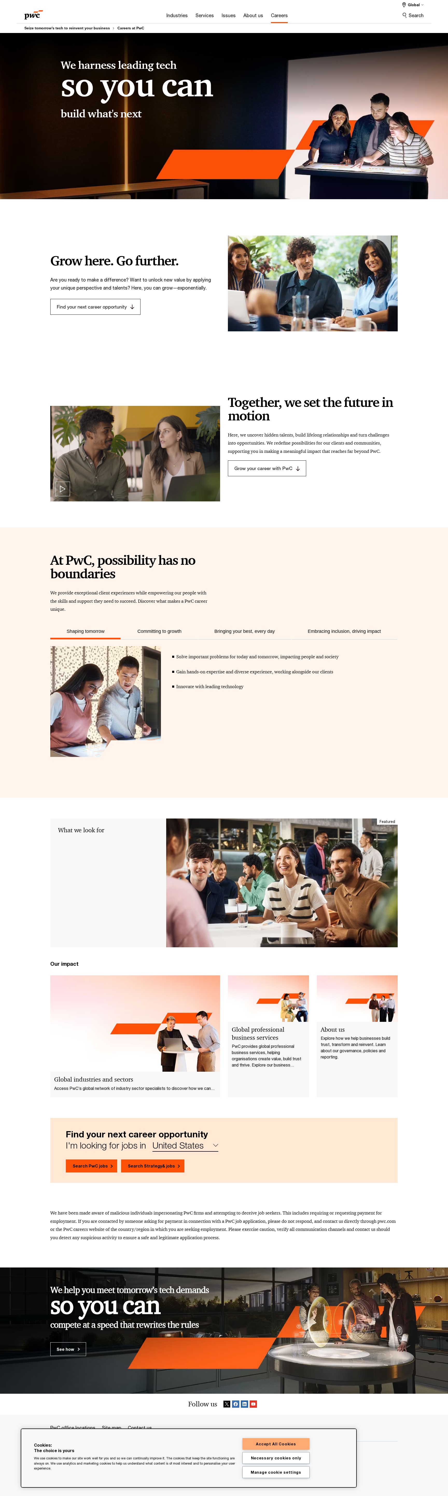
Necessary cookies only (276, 1458)
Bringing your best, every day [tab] (244, 631)
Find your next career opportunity (92, 307)
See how (66, 1349)
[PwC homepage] (33, 13)
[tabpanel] (224, 707)
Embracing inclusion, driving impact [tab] (344, 631)
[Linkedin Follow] (244, 1404)
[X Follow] (226, 1404)
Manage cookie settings (276, 1472)
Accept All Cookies (276, 1444)
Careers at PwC (130, 28)
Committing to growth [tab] (159, 631)
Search (416, 15)
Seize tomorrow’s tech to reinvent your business (67, 28)
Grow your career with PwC (263, 468)
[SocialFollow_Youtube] (253, 1404)
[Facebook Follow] (235, 1404)
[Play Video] (62, 489)
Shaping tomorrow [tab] (85, 631)
